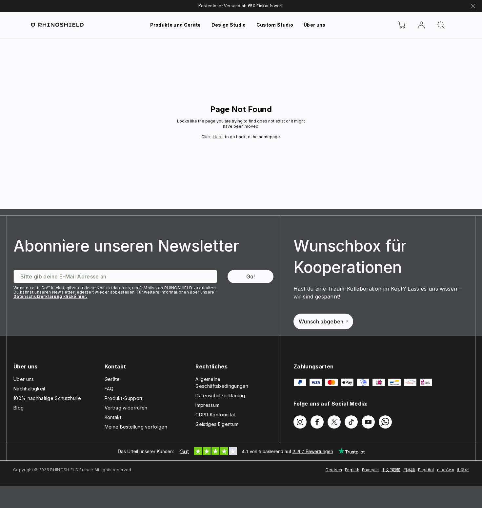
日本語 (409, 469)
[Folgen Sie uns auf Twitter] (334, 422)
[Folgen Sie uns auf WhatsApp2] (385, 422)
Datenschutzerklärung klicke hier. (50, 296)
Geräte (112, 379)
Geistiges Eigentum (216, 424)
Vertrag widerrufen (126, 407)
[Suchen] (441, 25)
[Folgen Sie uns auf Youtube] (368, 422)
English (352, 469)
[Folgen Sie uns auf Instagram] (300, 422)
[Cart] (402, 25)
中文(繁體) (391, 469)
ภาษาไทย (445, 469)
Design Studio (228, 25)
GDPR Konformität (215, 414)
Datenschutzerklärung (220, 395)
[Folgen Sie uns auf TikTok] (351, 422)
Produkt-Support (124, 398)
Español (426, 469)
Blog (18, 407)
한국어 (463, 469)
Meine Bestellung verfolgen (136, 427)
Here (218, 136)
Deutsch (334, 469)
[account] (421, 25)
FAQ (109, 388)
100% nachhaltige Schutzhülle (47, 398)
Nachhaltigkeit (29, 388)
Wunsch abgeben (321, 321)
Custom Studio (274, 25)
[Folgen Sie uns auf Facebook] (317, 422)
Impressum (207, 405)
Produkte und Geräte (175, 25)
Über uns (315, 25)
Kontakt (113, 417)
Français (370, 469)
